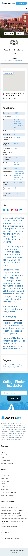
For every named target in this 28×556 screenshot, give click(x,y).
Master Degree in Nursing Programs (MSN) (12, 522)
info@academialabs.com (11, 538)
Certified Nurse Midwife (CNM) (10, 513)
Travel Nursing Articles (8, 495)
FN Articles (4, 487)
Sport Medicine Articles (8, 492)
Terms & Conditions (7, 463)
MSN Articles (5, 481)
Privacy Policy (5, 460)
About (3, 452)
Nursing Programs (6, 455)
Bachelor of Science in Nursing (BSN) (12, 510)
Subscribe (14, 398)
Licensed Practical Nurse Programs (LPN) (14, 518)
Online (15, 368)
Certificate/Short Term (9, 366)
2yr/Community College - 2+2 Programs (14, 365)
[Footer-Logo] (14, 417)
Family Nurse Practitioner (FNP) (11, 516)
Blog (2, 457)
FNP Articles (5, 489)
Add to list (20, 34)
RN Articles (4, 478)
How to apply (9, 34)
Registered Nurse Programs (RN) (11, 526)
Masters (11, 368)
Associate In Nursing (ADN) (9, 507)
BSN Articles (5, 475)
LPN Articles (5, 484)
